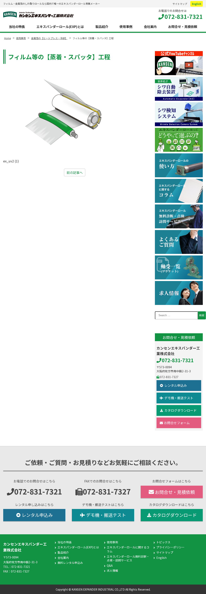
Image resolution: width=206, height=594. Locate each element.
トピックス (163, 542)
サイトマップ (180, 3)
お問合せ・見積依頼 (182, 26)
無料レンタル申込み (70, 563)
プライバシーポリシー (170, 547)
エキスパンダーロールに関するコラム (128, 549)
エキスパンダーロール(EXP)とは (60, 26)
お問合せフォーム (177, 422)
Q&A (110, 565)
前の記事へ (75, 172)
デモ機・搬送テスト (178, 397)
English (196, 3)
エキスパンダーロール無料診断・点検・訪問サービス (128, 558)
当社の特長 (17, 26)
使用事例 (125, 26)
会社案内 (150, 26)
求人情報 (112, 570)
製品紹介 (101, 26)
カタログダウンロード (180, 410)
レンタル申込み (175, 385)
